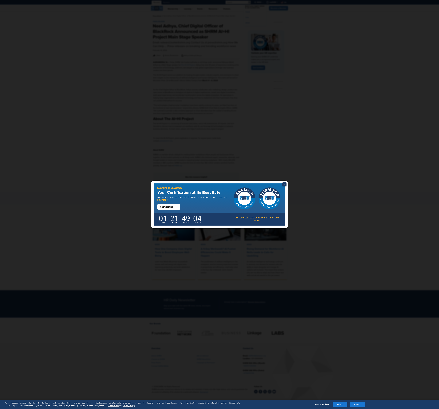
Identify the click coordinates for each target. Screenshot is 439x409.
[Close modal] (284, 184)
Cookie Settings (322, 404)
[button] (168, 207)
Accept (357, 404)
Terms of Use (113, 406)
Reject (340, 404)
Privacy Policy (129, 406)
